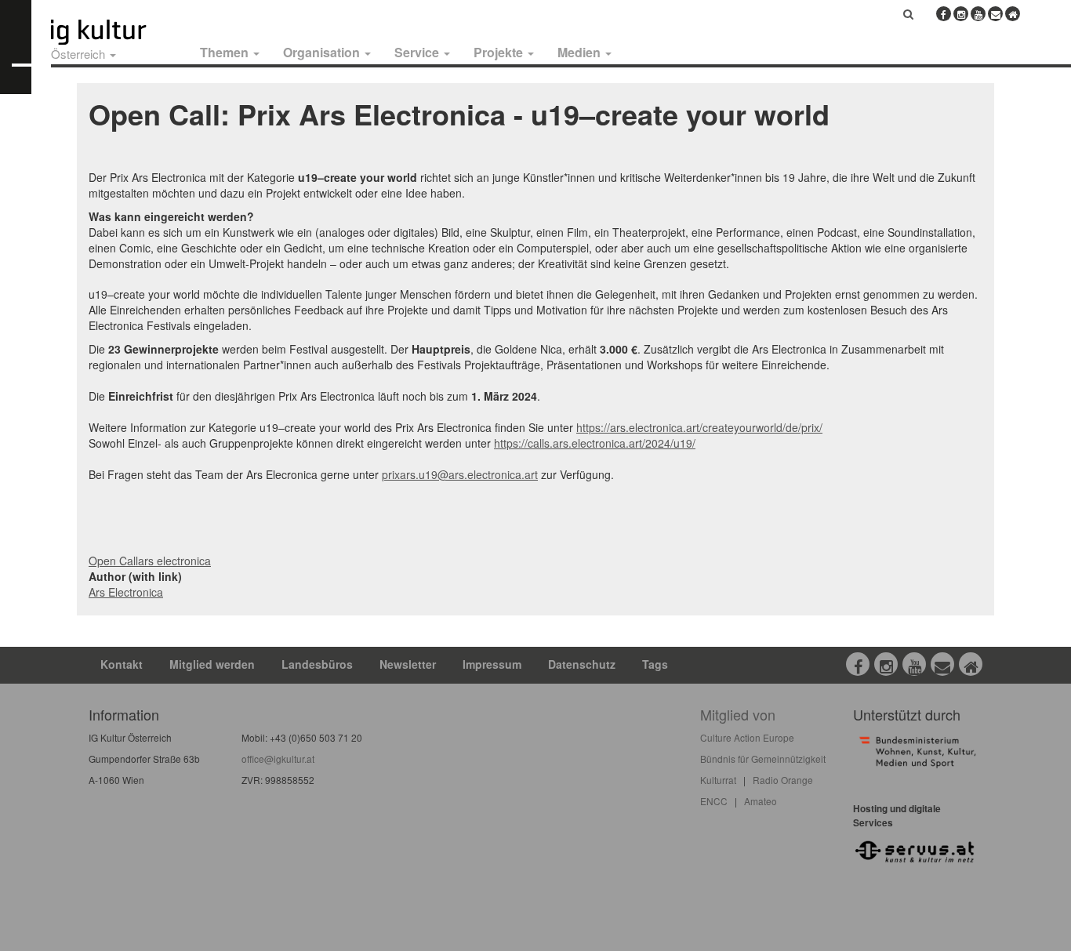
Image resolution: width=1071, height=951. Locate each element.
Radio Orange (783, 779)
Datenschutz (581, 664)
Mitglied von (737, 714)
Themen (226, 52)
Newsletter (407, 664)
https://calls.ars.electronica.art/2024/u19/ (594, 443)
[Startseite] (116, 32)
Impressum (492, 664)
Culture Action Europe (747, 737)
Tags (655, 664)
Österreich (79, 53)
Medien (580, 52)
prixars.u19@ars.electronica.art (460, 474)
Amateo (760, 801)
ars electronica (174, 560)
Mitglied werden (212, 664)
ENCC (714, 801)
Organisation (323, 52)
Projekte (500, 52)
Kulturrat (718, 779)
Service (418, 52)
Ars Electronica (126, 592)
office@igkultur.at (277, 758)
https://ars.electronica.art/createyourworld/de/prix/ (699, 427)
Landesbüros (317, 664)
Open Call (113, 560)
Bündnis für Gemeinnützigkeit (763, 758)
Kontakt (121, 664)
